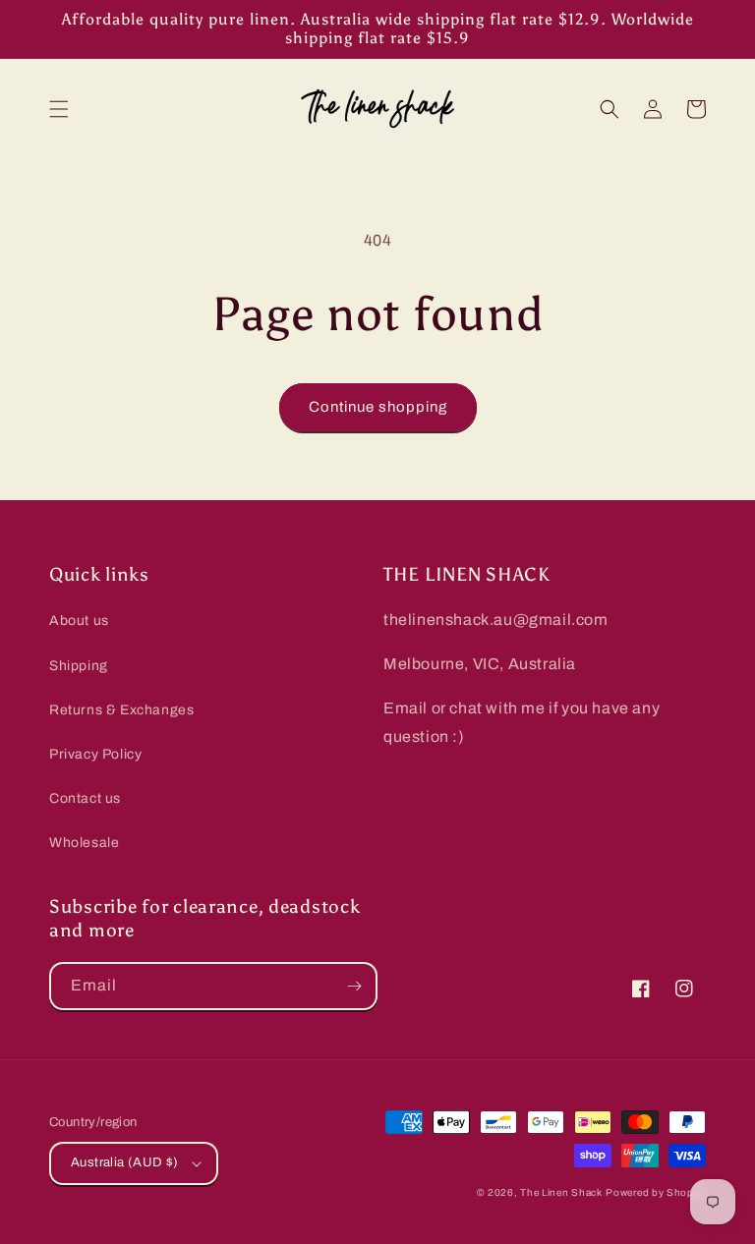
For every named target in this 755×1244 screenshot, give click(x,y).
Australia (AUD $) (125, 1162)
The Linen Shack (561, 1192)
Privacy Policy (95, 754)
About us (79, 620)
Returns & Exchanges (121, 710)
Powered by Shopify (656, 1192)
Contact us (85, 798)
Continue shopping (378, 407)
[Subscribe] (354, 986)
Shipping (78, 665)
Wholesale (84, 842)
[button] (59, 109)
